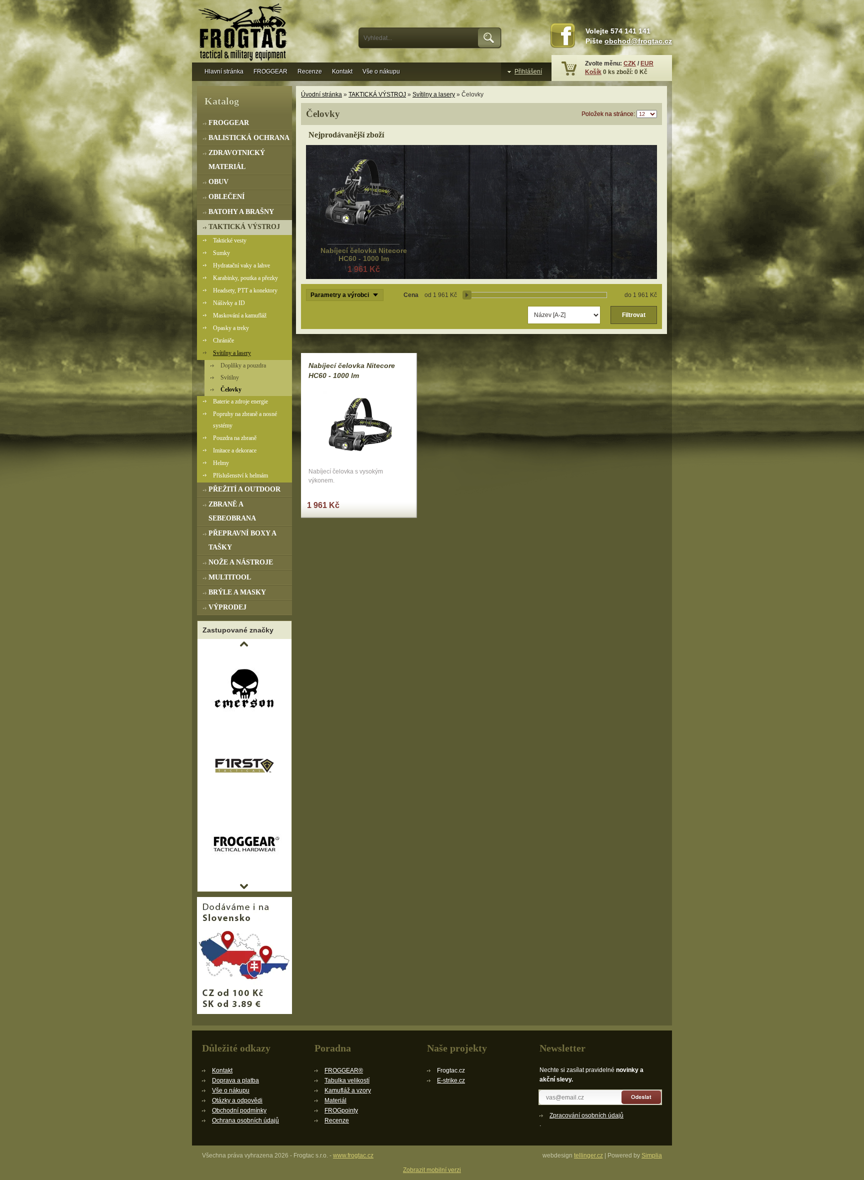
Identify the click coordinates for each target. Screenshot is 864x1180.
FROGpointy (341, 1110)
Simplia (652, 1155)
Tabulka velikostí (347, 1080)
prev (244, 644)
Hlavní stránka (224, 71)
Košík (593, 72)
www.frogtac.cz (353, 1155)
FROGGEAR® (343, 1070)
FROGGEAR (271, 71)
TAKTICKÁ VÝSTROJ (377, 94)
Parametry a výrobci (339, 295)
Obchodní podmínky (239, 1110)
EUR (647, 63)
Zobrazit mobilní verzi (432, 1170)
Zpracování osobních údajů (587, 1115)
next (244, 886)
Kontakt (342, 71)
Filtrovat (634, 315)
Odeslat (642, 1097)
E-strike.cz (451, 1080)
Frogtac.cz (244, 34)
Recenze (310, 71)
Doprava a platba (235, 1080)
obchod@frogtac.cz (638, 41)
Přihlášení (528, 71)
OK (490, 38)
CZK (630, 63)
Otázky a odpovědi (237, 1100)
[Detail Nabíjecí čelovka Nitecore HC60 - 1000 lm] (363, 196)
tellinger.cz (588, 1155)
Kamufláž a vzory (347, 1090)
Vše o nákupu (381, 71)
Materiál (335, 1100)
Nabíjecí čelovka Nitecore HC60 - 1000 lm (363, 254)
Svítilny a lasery (433, 94)
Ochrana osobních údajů (245, 1120)
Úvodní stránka (321, 94)
